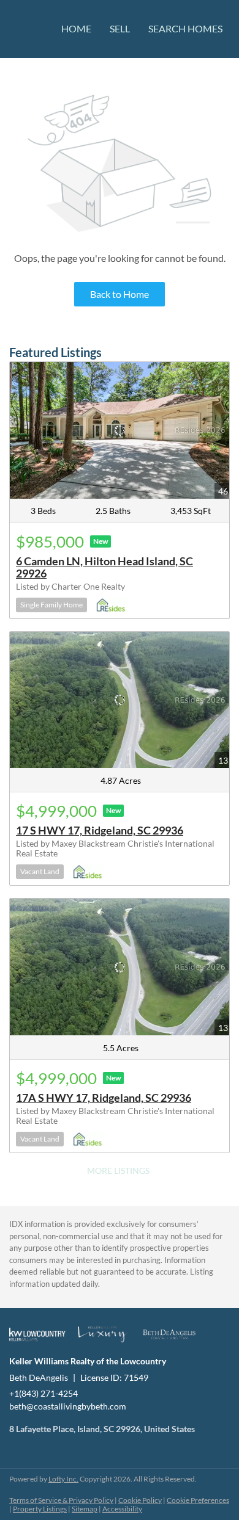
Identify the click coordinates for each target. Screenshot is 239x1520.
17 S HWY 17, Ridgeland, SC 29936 (99, 830)
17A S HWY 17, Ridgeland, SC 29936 (103, 1097)
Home (76, 28)
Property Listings (40, 1508)
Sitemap (84, 1508)
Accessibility (122, 1508)
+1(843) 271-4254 (43, 1393)
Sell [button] (120, 28)
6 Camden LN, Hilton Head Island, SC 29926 (104, 567)
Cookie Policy (140, 1500)
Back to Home (119, 294)
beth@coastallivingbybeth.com (67, 1406)
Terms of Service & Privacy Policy (61, 1500)
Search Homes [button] (185, 28)
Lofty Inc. (63, 1478)
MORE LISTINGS (118, 1170)
